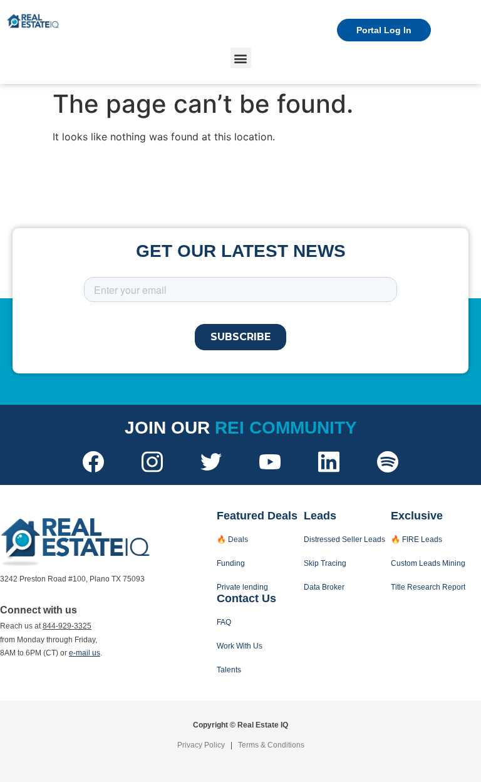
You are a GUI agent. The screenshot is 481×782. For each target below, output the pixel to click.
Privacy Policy (201, 745)
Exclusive (417, 515)
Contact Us (246, 598)
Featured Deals (257, 515)
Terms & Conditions (271, 745)
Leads (320, 515)
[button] (240, 58)
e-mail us (84, 653)
